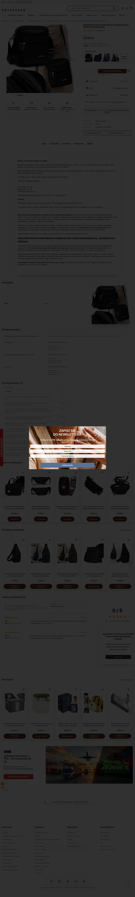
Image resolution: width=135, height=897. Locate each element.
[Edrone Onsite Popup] (67, 448)
